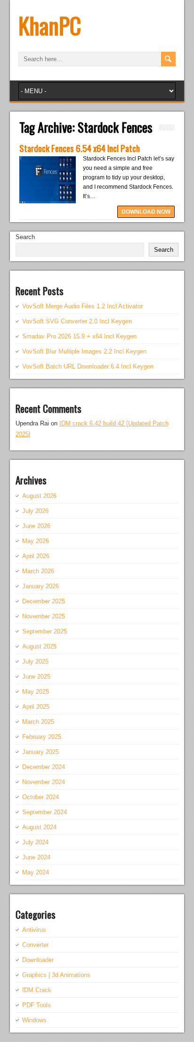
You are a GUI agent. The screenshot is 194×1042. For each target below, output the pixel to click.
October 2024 (40, 797)
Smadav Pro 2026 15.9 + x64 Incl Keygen (79, 336)
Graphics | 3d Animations (56, 974)
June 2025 (36, 676)
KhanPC (49, 25)
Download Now (145, 211)
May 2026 (35, 541)
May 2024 (35, 872)
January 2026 (40, 586)
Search (25, 236)
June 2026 (36, 525)
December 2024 (43, 766)
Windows (34, 1020)
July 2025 (35, 661)
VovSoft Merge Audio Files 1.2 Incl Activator (82, 306)
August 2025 (39, 646)
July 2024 (35, 842)
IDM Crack (36, 990)
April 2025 (35, 706)
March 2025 (38, 721)
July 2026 (35, 510)
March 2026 (38, 571)
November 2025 (43, 616)
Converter (35, 944)
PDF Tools (36, 1005)
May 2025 (35, 691)
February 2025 (41, 736)
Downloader (38, 959)
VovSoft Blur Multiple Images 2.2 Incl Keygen (84, 351)
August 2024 (39, 827)
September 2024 (44, 812)
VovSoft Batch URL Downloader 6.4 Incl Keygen (88, 366)
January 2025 (40, 751)
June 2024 (36, 857)
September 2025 (44, 631)
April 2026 (35, 556)
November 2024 (43, 782)
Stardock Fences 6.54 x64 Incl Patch (79, 147)
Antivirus (34, 929)
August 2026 (39, 495)
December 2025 (43, 601)
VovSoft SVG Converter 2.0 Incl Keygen (77, 321)
